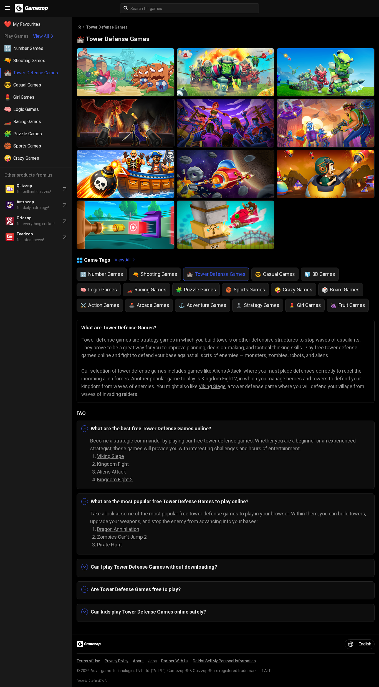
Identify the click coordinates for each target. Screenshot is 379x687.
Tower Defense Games (107, 27)
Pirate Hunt (109, 545)
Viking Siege (212, 386)
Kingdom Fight (113, 464)
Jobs (152, 661)
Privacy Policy (116, 661)
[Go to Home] (79, 27)
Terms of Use (88, 661)
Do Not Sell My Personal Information (224, 661)
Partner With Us (174, 661)
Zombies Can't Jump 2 (122, 537)
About (138, 661)
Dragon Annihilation (118, 529)
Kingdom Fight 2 (219, 378)
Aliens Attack (227, 371)
